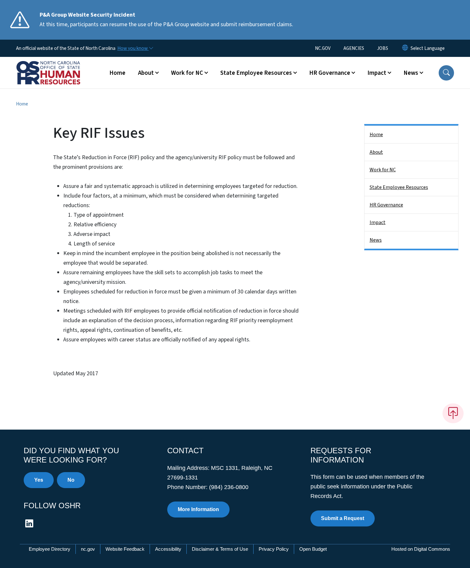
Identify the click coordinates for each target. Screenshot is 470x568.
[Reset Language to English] (405, 48)
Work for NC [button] (187, 72)
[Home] (56, 65)
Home (117, 72)
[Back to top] (453, 413)
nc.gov (88, 549)
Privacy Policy (274, 549)
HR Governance (386, 204)
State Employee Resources (399, 187)
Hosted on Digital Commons (420, 549)
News (376, 240)
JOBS (382, 48)
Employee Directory (49, 549)
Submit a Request (342, 518)
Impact (378, 222)
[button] (446, 73)
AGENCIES (353, 48)
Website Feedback (125, 549)
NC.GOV (323, 48)
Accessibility (168, 549)
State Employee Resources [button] (256, 72)
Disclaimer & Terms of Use (220, 549)
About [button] (146, 72)
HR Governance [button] (329, 72)
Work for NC (383, 169)
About (376, 152)
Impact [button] (376, 72)
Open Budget (313, 549)
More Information (198, 509)
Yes (38, 480)
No (70, 480)
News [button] (410, 72)
